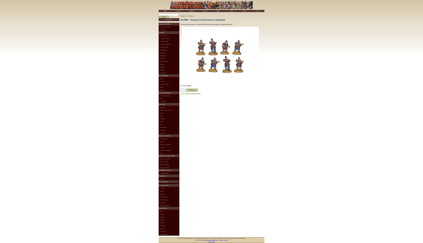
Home (165, 11)
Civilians (162, 81)
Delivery (178, 11)
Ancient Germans (164, 38)
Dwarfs (162, 141)
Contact (205, 11)
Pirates (162, 99)
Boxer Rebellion (163, 76)
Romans (162, 64)
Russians (162, 90)
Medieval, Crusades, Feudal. (167, 156)
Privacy (226, 240)
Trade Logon (211, 241)
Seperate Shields (164, 173)
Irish (161, 116)
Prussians (162, 194)
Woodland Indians (165, 205)
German (162, 217)
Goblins (162, 147)
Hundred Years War (165, 159)
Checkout (169, 19)
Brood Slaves (163, 139)
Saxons (162, 121)
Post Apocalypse (163, 182)
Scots (161, 124)
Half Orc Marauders (165, 150)
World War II (163, 208)
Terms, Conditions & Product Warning (191, 93)
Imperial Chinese (164, 84)
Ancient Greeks (164, 41)
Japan (161, 87)
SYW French (163, 197)
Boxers (162, 78)
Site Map (221, 240)
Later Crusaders (164, 162)
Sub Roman (163, 127)
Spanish (162, 67)
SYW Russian (164, 200)
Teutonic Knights (164, 164)
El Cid (161, 113)
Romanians (163, 225)
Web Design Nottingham (211, 240)
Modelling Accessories (165, 170)
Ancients (161, 33)
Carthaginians (163, 50)
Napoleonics (162, 176)
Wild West (163, 101)
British (162, 191)
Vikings (162, 133)
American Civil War (164, 24)
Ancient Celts (163, 35)
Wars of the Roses (165, 167)
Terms (257, 11)
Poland (162, 223)
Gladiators (163, 53)
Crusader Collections (165, 93)
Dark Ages (184, 16)
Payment (191, 11)
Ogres (161, 153)
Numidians (163, 56)
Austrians (162, 188)
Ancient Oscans (164, 47)
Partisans (162, 220)
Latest (231, 11)
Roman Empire (164, 61)
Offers (218, 11)
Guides (244, 11)
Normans (191, 16)
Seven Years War (164, 185)
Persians (162, 58)
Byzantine (162, 107)
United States (163, 234)
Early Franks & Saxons (166, 110)
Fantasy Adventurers (165, 144)
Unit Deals (163, 30)
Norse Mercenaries (165, 96)
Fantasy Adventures (164, 136)
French (162, 179)
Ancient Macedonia (165, 44)
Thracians (162, 70)
